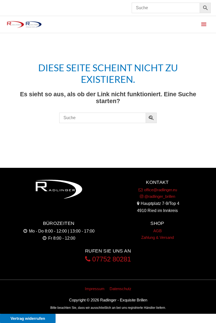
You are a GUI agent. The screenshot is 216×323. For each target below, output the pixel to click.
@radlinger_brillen (159, 196)
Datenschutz (120, 288)
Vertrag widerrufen (28, 318)
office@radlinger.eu (160, 190)
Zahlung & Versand (157, 237)
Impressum (95, 288)
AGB (157, 231)
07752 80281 (110, 259)
